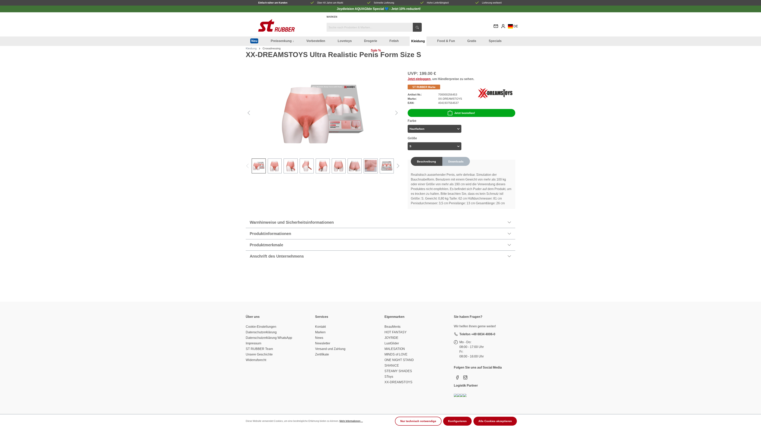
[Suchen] (417, 27)
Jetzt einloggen (419, 79)
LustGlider (391, 343)
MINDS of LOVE (395, 354)
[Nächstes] (397, 112)
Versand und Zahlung (330, 349)
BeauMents (392, 326)
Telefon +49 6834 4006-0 (477, 334)
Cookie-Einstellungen (261, 326)
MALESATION (394, 349)
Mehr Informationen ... (351, 421)
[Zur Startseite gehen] (276, 25)
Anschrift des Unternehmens (277, 256)
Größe (412, 138)
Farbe (412, 120)
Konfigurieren (457, 421)
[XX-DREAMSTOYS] (495, 93)
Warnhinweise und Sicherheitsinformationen (292, 222)
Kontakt (320, 326)
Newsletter (322, 343)
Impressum (253, 343)
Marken (332, 16)
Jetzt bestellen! (464, 113)
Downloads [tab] (456, 161)
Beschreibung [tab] (426, 161)
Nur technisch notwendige (418, 421)
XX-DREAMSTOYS (398, 382)
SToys (388, 376)
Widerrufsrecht (256, 360)
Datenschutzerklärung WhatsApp (269, 337)
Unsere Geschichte (259, 354)
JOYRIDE (391, 337)
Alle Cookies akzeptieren (495, 421)
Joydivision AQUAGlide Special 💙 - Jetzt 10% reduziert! (379, 9)
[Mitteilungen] (496, 26)
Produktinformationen (270, 233)
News (319, 337)
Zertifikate (322, 354)
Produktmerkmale (266, 245)
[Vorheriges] (249, 112)
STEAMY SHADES (398, 371)
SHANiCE (391, 365)
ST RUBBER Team (259, 349)
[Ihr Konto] (503, 26)
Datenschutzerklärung (261, 332)
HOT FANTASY (395, 332)
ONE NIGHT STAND (399, 360)
